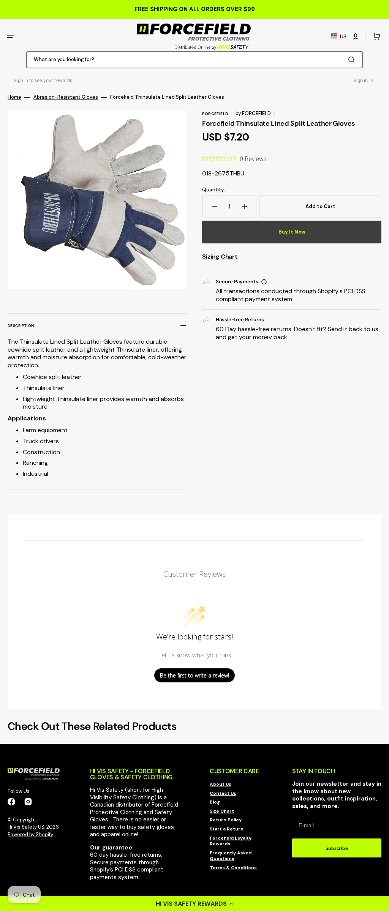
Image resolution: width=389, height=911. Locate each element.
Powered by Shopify (30, 834)
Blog (215, 802)
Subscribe (337, 848)
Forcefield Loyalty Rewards (230, 841)
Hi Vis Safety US (26, 827)
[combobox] (194, 59)
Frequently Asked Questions (230, 856)
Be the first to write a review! (194, 675)
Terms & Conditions (233, 868)
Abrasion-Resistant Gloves (65, 97)
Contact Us (223, 793)
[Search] (353, 59)
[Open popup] (264, 282)
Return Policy (226, 820)
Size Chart (222, 811)
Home (14, 97)
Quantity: (213, 190)
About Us (220, 784)
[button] (194, 903)
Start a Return (227, 829)
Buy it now (291, 232)
